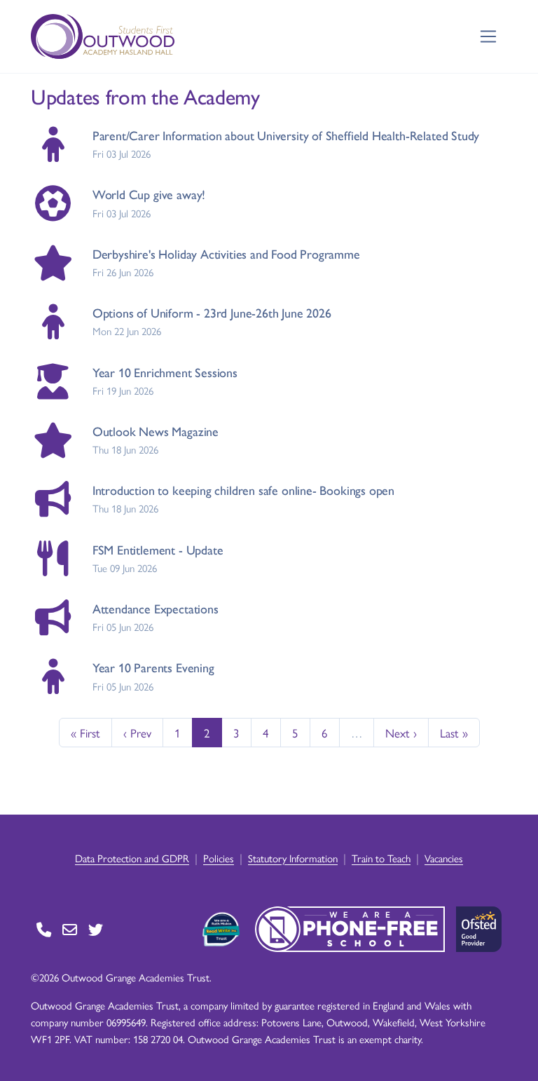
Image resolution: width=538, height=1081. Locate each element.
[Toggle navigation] (488, 36)
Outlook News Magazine (155, 431)
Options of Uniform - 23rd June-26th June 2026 (211, 312)
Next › (401, 732)
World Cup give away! (148, 194)
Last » (454, 732)
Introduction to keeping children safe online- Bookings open (243, 489)
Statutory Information (293, 857)
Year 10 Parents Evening (153, 667)
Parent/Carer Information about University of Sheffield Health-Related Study (286, 135)
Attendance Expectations (155, 608)
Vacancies (444, 857)
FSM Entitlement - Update (157, 549)
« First (85, 732)
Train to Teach (381, 857)
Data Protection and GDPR (132, 857)
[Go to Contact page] (43, 929)
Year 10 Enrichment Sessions (164, 372)
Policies (218, 857)
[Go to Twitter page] (95, 929)
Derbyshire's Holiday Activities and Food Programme (226, 253)
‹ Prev (137, 732)
